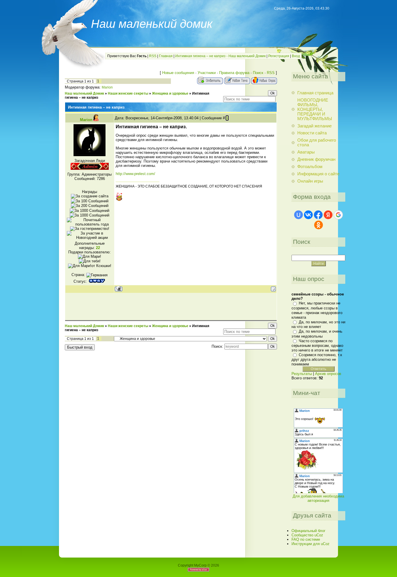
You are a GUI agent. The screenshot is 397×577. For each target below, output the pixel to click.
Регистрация (278, 56)
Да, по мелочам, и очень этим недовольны (317, 333)
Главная (166, 56)
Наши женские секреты (128, 93)
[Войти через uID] (298, 214)
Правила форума (234, 73)
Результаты (302, 374)
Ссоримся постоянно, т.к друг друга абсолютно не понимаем (317, 359)
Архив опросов (328, 374)
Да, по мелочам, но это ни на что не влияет (318, 324)
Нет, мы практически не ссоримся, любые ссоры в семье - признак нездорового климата (317, 310)
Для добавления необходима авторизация (318, 498)
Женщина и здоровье (170, 93)
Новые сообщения (178, 73)
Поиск (258, 73)
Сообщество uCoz (307, 535)
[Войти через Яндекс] (328, 214)
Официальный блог (309, 531)
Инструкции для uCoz (311, 544)
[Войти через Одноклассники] (318, 225)
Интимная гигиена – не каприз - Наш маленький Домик (220, 56)
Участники (207, 73)
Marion (107, 87)
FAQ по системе (306, 539)
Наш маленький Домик (84, 93)
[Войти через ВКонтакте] (308, 214)
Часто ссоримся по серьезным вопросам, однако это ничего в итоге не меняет (317, 345)
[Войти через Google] (338, 214)
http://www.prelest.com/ (135, 174)
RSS (152, 56)
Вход (296, 56)
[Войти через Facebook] (318, 214)
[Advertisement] (171, 306)
